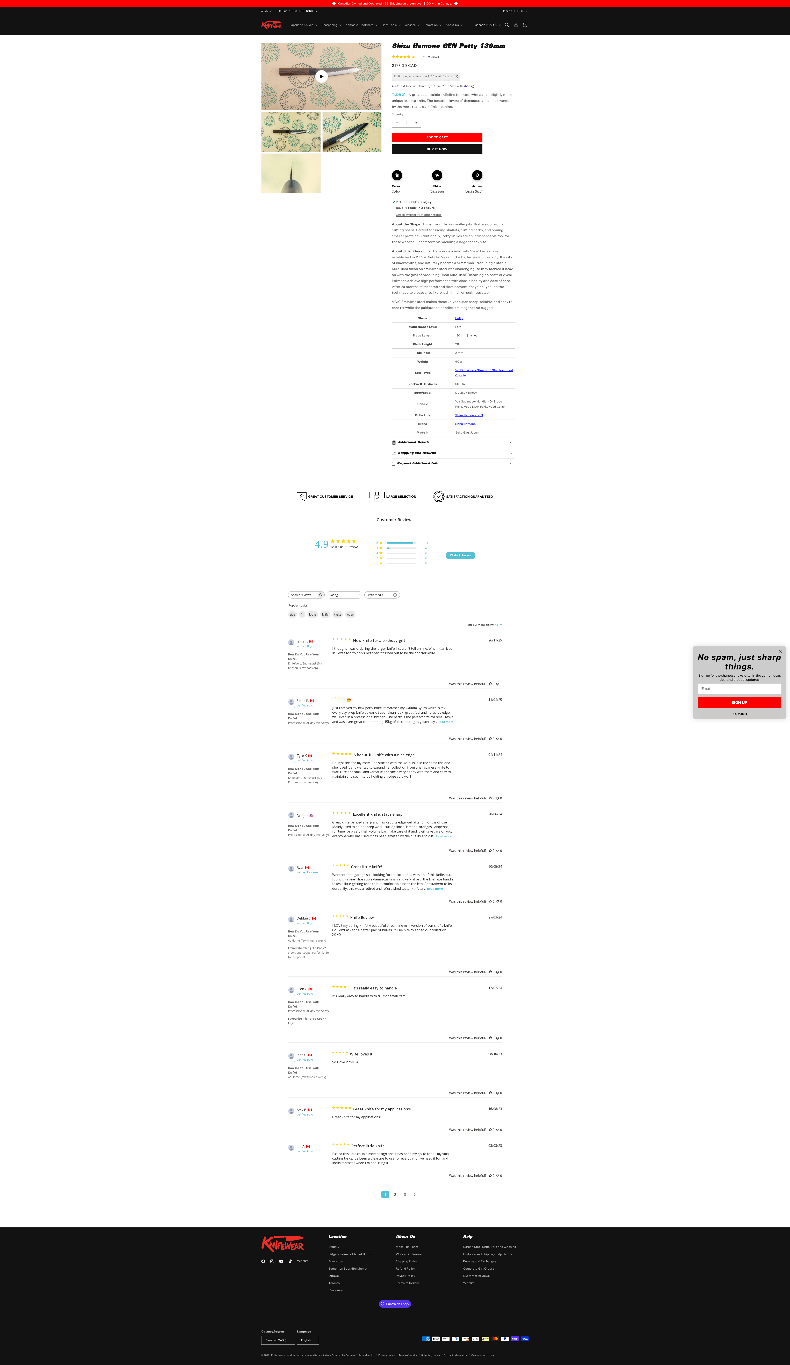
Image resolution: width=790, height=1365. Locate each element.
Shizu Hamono (465, 424)
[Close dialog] (780, 651)
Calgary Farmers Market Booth (350, 1254)
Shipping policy (430, 1355)
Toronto (334, 1283)
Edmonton (336, 1261)
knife (325, 614)
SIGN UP (739, 702)
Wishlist (469, 1283)
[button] (303, 25)
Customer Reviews (476, 1276)
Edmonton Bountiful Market (348, 1268)
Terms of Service (408, 1283)
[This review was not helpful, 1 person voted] (497, 684)
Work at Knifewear (409, 1254)
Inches (473, 335)
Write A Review (460, 555)
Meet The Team (407, 1247)
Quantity (397, 114)
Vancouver (336, 1290)
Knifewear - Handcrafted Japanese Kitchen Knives (301, 1355)
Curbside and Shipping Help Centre (487, 1254)
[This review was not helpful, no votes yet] (497, 738)
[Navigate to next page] (415, 1194)
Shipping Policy (406, 1261)
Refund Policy (405, 1268)
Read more (445, 722)
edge (350, 614)
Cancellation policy (482, 1355)
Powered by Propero (343, 1355)
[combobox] (344, 594)
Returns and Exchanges (479, 1261)
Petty (459, 318)
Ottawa (334, 1276)
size (292, 614)
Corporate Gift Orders (478, 1268)
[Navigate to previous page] (375, 1194)
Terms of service (408, 1355)
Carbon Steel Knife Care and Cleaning (489, 1247)
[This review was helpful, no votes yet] (490, 684)
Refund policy (367, 1355)
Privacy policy (386, 1355)
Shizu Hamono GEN (469, 415)
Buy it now (437, 149)
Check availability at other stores (418, 215)
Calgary (334, 1247)
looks (312, 614)
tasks (337, 614)
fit (302, 614)
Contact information (456, 1355)
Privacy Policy (405, 1276)
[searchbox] (302, 594)
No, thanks (739, 714)
